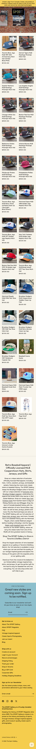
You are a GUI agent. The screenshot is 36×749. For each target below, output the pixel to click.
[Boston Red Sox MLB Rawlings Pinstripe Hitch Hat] (26, 105)
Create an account (8, 652)
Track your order (8, 664)
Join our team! (7, 639)
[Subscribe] (26, 612)
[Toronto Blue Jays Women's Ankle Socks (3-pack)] (9, 433)
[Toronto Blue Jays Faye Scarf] (26, 404)
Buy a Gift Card (7, 670)
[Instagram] (7, 701)
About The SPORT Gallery (11, 624)
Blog (3, 642)
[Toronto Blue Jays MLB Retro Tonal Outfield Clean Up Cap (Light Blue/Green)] (9, 192)
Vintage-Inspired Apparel (11, 633)
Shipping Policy (7, 661)
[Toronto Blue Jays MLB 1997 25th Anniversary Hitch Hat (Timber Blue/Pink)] (9, 43)
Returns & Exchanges (9, 658)
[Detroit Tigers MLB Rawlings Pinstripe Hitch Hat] (26, 43)
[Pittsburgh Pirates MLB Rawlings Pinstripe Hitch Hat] (9, 163)
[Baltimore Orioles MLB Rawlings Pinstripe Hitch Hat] (9, 134)
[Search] (8, 12)
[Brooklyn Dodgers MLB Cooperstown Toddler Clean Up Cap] (26, 286)
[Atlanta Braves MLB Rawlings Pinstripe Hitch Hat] (26, 134)
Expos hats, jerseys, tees (11, 516)
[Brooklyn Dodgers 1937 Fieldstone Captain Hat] (9, 346)
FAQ (3, 630)
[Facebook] (3, 701)
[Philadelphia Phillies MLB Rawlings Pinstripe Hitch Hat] (26, 163)
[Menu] (3, 12)
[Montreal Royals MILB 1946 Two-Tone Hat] (9, 286)
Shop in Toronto (7, 667)
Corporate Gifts (7, 673)
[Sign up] (33, 694)
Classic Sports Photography (12, 636)
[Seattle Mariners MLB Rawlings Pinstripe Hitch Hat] (9, 76)
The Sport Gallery (12, 741)
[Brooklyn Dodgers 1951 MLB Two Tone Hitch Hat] (9, 317)
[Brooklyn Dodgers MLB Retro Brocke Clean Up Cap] (26, 317)
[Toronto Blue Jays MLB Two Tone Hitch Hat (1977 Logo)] (9, 404)
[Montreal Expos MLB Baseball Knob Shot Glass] (9, 375)
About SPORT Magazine (10, 627)
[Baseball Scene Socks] (26, 346)
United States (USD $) (8, 737)
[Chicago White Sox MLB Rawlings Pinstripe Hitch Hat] (9, 105)
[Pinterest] (12, 701)
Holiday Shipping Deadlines (11, 676)
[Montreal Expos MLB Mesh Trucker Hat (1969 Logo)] (26, 375)
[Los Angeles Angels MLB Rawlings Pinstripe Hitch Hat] (26, 76)
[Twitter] (16, 701)
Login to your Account (10, 655)
